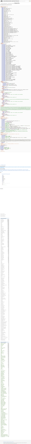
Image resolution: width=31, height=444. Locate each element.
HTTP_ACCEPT (5, 377)
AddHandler (5, 248)
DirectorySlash (5, 267)
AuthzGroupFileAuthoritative (5, 321)
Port (5, 245)
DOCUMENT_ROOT (5, 169)
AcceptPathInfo (5, 269)
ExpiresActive (5, 228)
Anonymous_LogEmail (5, 328)
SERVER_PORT (5, 352)
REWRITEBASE (5, 373)
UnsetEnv (5, 297)
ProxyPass (5, 299)
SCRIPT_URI (5, 411)
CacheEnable (5, 333)
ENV (8, 169)
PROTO (5, 364)
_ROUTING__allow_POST (5, 389)
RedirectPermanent (5, 276)
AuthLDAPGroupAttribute (5, 338)
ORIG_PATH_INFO (5, 431)
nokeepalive (5, 372)
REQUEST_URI (17, 170)
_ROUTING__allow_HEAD (5, 388)
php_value (5, 233)
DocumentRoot (5, 280)
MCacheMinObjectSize (5, 323)
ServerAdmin (5, 308)
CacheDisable (5, 306)
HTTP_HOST (15, 169)
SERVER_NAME (5, 365)
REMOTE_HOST (5, 384)
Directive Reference (2, 215)
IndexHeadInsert (5, 291)
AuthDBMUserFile (5, 319)
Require (5, 234)
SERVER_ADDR (5, 358)
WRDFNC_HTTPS (5, 401)
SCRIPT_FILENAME (5, 347)
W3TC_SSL (28, 170)
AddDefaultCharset (5, 232)
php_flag (5, 235)
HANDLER (5, 375)
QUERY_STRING (2, 170)
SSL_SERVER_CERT (5, 414)
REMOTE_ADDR (5, 366)
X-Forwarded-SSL (5, 429)
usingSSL (5, 407)
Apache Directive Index (3, 214)
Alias (5, 260)
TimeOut (5, 273)
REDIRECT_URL (5, 395)
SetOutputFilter (5, 239)
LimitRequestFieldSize (5, 332)
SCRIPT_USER (5, 432)
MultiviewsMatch (5, 313)
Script (3, 167)
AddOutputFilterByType (4, 3)
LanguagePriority (5, 288)
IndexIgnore (5, 247)
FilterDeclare (5, 256)
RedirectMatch (5, 244)
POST (25, 169)
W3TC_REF (25, 170)
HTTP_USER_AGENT (19, 169)
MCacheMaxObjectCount (5, 325)
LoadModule (5, 284)
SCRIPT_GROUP (5, 420)
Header (5, 224)
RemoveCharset (5, 293)
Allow (5, 223)
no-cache (5, 363)
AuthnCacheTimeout (5, 336)
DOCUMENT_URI (4, 436)
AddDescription (5, 278)
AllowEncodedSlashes (5, 318)
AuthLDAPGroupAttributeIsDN (5, 337)
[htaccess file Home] (2, 1)
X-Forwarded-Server (5, 413)
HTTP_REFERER (5, 361)
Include (5, 237)
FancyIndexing (5, 266)
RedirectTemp (5, 249)
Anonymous (5, 264)
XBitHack (5, 286)
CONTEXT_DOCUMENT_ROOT (5, 434)
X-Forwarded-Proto (5, 370)
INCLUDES (5, 348)
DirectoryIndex (5, 231)
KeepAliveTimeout (5, 339)
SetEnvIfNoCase (5, 236)
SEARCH (5, 381)
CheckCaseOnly (5, 307)
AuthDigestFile (5, 309)
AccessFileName (5, 317)
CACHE (5, 367)
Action (5, 261)
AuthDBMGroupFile (5, 320)
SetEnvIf (5, 241)
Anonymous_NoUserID (5, 327)
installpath (5, 427)
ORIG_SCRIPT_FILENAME (5, 424)
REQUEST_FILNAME (5, 402)
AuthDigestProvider (5, 298)
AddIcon (5, 275)
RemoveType (5, 272)
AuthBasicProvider (5, 274)
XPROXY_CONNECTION (5, 392)
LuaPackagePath (5, 314)
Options (5, 222)
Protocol (5, 270)
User (5, 238)
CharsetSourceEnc (5, 287)
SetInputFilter (5, 312)
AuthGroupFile (5, 257)
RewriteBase (5, 221)
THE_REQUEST (5, 359)
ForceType (5, 258)
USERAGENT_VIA (5, 390)
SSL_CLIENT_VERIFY (5, 415)
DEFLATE (1, 169)
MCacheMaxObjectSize (5, 324)
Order (5, 225)
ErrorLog (5, 331)
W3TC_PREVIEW (5, 376)
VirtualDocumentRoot (5, 246)
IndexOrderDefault (5, 283)
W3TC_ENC (22, 170)
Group (5, 262)
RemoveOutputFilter (5, 311)
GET (5, 354)
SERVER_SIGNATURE (5, 417)
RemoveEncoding (5, 305)
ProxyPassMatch (5, 310)
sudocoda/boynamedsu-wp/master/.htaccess (14, 3)
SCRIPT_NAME (5, 400)
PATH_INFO (5, 382)
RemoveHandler (5, 263)
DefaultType (5, 292)
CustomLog (5, 302)
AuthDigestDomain (5, 316)
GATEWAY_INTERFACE (5, 409)
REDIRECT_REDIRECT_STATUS (5, 435)
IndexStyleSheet (5, 281)
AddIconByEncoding (5, 294)
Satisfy (5, 242)
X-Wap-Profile (5, 371)
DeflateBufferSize (5, 330)
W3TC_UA (1, 171)
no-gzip (23, 169)
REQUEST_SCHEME (5, 403)
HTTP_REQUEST (5, 399)
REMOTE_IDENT (5, 422)
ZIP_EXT (5, 428)
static (20, 170)
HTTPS (5, 346)
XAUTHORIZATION (5, 386)
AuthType (5, 251)
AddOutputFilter (5, 259)
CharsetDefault (5, 285)
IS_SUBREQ (5, 387)
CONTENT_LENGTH (5, 404)
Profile (5, 368)
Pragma (27, 169)
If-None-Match (5, 383)
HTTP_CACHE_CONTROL (5, 396)
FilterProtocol (5, 255)
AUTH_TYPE (5, 410)
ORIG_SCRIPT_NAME (5, 423)
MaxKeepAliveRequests (5, 322)
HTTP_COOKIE (11, 169)
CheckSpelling (5, 282)
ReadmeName (5, 271)
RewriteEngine (5, 220)
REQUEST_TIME (5, 421)
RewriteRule (1, 167)
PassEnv (5, 300)
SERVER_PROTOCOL (5, 418)
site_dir (5, 425)
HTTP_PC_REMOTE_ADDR (5, 393)
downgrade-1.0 (5, 374)
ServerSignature (5, 252)
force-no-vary (5, 353)
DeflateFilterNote (5, 296)
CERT (5, 397)
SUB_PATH (5, 433)
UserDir (5, 289)
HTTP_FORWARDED (5, 412)
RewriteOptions (5, 253)
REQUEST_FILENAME (7, 170)
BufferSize (5, 335)
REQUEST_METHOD (12, 170)
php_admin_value (5, 277)
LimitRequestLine (5, 334)
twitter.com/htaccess (2, 216)
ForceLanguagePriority (5, 295)
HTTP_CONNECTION (5, 398)
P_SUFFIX (5, 406)
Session (5, 250)
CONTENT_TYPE (5, 378)
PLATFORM (5, 426)
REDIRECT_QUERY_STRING (5, 408)
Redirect (5, 226)
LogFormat (5, 303)
